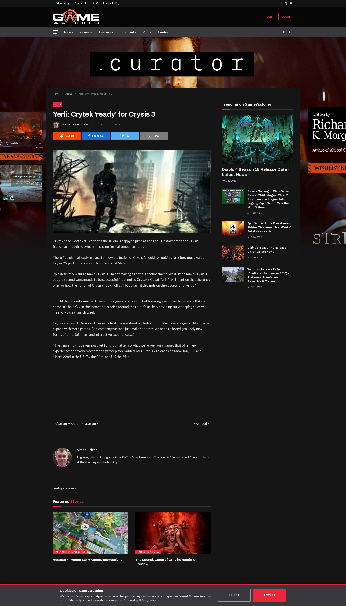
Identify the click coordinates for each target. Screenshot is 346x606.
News (68, 32)
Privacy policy (147, 600)
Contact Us (80, 3)
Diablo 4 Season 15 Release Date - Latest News (255, 172)
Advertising (62, 3)
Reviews (86, 32)
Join (270, 16)
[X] (39, 176)
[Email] (39, 185)
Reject (234, 595)
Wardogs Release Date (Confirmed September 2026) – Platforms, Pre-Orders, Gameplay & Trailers (268, 275)
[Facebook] (39, 167)
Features (106, 32)
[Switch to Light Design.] (283, 32)
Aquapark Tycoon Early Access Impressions (87, 559)
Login (286, 16)
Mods (146, 32)
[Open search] (291, 32)
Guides (163, 32)
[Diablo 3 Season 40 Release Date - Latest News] (233, 253)
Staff (95, 3)
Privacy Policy (111, 3)
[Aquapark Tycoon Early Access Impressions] (90, 533)
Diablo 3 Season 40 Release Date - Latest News (266, 249)
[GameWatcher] (76, 16)
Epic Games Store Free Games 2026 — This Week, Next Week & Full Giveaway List (269, 227)
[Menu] (55, 32)
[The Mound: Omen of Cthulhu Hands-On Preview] (173, 533)
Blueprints (127, 32)
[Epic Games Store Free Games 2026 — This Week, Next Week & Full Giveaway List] (233, 228)
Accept (270, 595)
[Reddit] (39, 158)
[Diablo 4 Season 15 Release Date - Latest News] (257, 139)
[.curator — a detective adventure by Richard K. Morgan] (173, 62)
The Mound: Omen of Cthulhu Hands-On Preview (166, 562)
